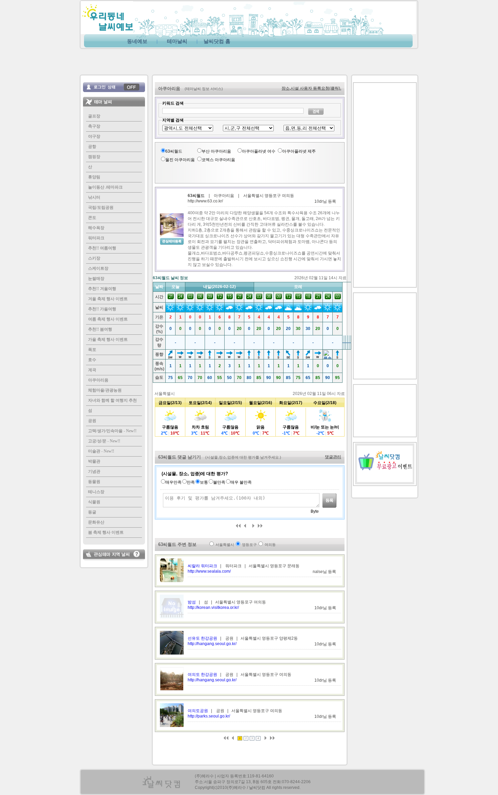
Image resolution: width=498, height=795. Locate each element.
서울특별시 (224, 545)
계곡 (92, 370)
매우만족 (173, 482)
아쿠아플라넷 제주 (299, 151)
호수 (92, 359)
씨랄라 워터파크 (202, 566)
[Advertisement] (164, 60)
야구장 (94, 136)
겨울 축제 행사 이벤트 (108, 298)
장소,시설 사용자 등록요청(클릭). (311, 88)
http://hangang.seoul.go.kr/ (212, 643)
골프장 (94, 116)
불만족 (219, 482)
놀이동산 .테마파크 (105, 187)
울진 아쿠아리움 (180, 159)
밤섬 (192, 602)
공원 (92, 420)
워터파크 (96, 238)
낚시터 (94, 197)
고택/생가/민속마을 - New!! (112, 430)
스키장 (94, 258)
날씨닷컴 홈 (217, 41)
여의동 (270, 545)
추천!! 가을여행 (102, 309)
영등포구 (249, 545)
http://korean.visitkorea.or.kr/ (213, 607)
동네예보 (137, 41)
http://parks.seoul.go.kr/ (209, 716)
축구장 (94, 126)
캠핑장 (94, 156)
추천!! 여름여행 (102, 248)
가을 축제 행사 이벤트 (108, 339)
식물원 (94, 502)
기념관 (94, 471)
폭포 (92, 349)
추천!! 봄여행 (100, 329)
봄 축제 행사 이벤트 (106, 532)
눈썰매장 (96, 278)
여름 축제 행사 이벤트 (108, 319)
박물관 (94, 461)
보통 (204, 482)
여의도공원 (198, 710)
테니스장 (96, 491)
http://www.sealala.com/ (209, 571)
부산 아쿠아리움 (216, 151)
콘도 (92, 217)
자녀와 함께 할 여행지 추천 (112, 400)
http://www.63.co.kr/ (205, 201)
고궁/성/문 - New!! (104, 441)
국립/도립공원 (100, 207)
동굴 (92, 512)
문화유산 (96, 522)
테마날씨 (177, 41)
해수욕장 (96, 227)
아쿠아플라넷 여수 (258, 151)
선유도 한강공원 (202, 638)
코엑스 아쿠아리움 (218, 159)
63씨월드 (173, 151)
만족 (191, 482)
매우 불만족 (241, 482)
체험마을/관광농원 (105, 390)
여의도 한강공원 (202, 674)
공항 (92, 146)
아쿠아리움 (98, 380)
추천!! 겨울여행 (102, 288)
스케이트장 (98, 268)
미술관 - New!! (101, 451)
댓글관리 (333, 457)
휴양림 (94, 177)
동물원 (94, 481)
